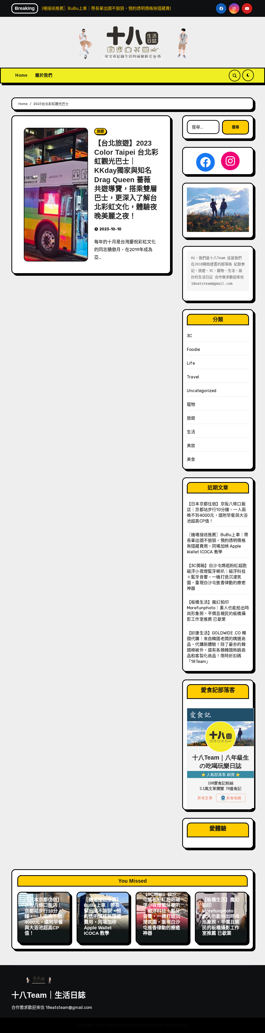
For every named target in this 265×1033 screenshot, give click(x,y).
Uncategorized (202, 390)
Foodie (193, 349)
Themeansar (177, 1025)
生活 (191, 431)
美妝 (191, 445)
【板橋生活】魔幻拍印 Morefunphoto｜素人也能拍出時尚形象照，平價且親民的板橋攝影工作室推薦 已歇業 (220, 916)
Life (191, 363)
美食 (191, 459)
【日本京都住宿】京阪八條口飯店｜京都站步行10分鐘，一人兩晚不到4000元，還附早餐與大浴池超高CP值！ (44, 916)
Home (21, 75)
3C (189, 335)
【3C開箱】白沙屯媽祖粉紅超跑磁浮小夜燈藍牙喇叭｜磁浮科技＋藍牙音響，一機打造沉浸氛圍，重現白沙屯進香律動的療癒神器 (217, 577)
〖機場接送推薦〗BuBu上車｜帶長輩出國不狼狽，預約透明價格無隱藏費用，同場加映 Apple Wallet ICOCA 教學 (102, 916)
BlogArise (148, 1025)
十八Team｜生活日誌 (48, 995)
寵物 (191, 404)
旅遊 (100, 131)
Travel (193, 376)
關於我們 (43, 75)
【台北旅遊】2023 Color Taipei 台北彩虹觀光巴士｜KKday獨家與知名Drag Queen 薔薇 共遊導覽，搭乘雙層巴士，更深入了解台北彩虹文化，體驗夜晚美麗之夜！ (126, 179)
